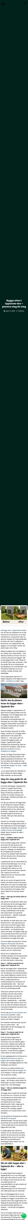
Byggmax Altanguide (8, 944)
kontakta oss (10, 681)
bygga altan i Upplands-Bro (12, 630)
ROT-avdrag (10, 1118)
